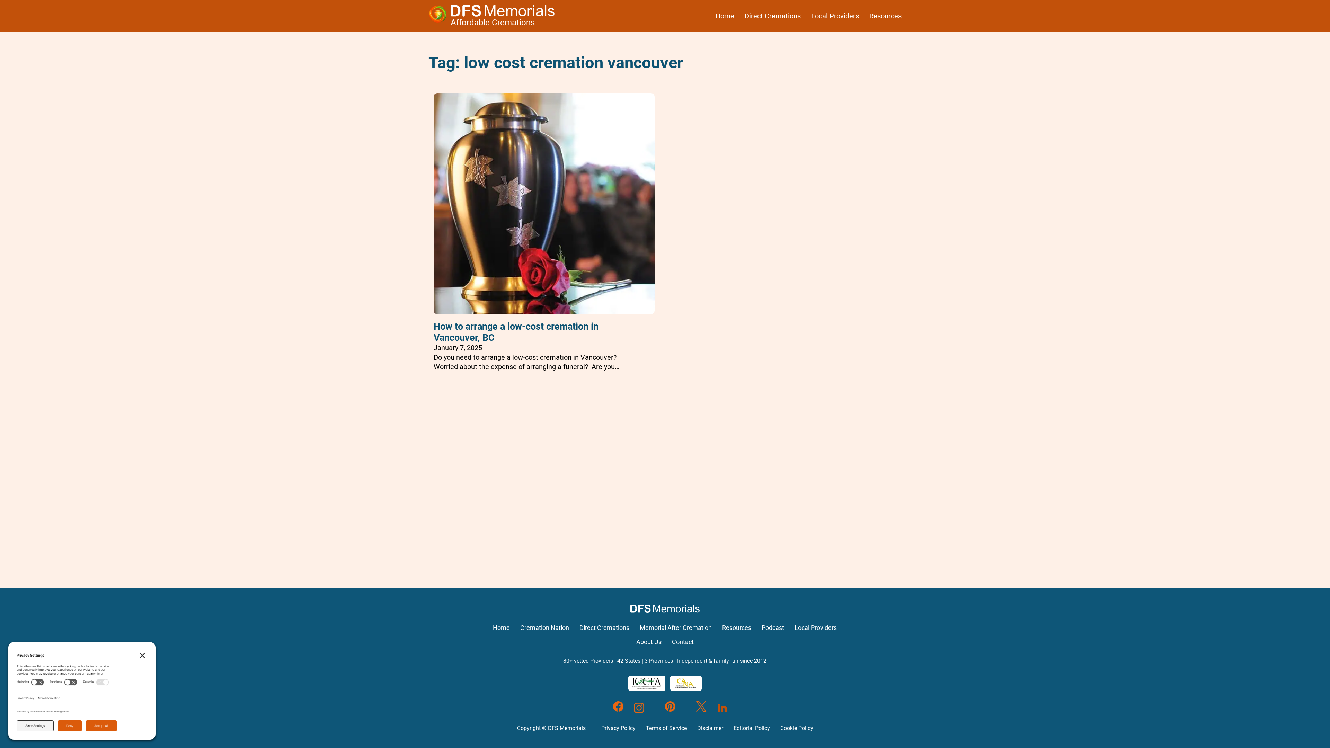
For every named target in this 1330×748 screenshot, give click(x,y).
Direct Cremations (773, 16)
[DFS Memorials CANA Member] (685, 683)
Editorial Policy (752, 728)
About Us (649, 642)
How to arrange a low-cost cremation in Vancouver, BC (516, 332)
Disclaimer (710, 728)
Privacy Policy (618, 728)
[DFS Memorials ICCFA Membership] (646, 683)
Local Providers (835, 16)
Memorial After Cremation (676, 627)
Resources (885, 16)
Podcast (773, 627)
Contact (683, 642)
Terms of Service (666, 728)
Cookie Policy (796, 728)
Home (725, 16)
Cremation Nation (544, 627)
